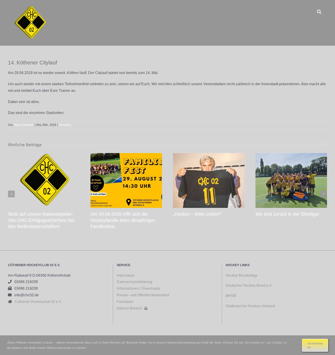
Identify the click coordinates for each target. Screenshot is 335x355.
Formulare (125, 302)
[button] (319, 11)
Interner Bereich (132, 308)
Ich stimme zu (315, 345)
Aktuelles (65, 125)
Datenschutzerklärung (134, 282)
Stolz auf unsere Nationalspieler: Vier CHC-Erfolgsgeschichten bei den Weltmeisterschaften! (41, 220)
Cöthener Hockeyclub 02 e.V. (37, 302)
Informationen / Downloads (138, 288)
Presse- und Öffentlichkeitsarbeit (143, 295)
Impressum (125, 275)
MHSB (231, 296)
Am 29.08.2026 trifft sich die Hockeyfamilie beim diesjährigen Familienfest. (122, 220)
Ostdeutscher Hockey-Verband (251, 306)
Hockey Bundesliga (241, 275)
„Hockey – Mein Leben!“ (197, 214)
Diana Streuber (24, 125)
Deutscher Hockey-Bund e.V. (249, 285)
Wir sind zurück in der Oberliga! (287, 214)
